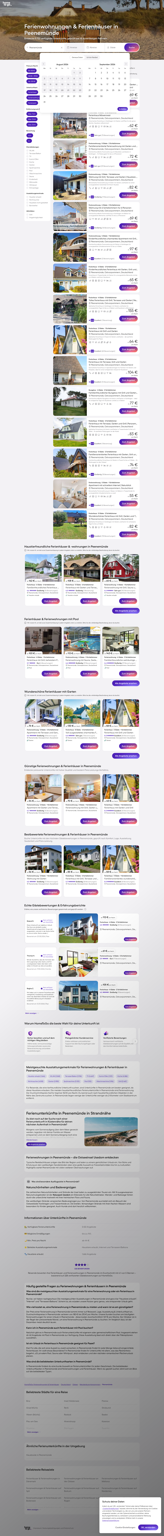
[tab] (77, 57)
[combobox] (45, 47)
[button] (75, 47)
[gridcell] (74, 72)
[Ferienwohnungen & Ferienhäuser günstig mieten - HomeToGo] (6, 3)
